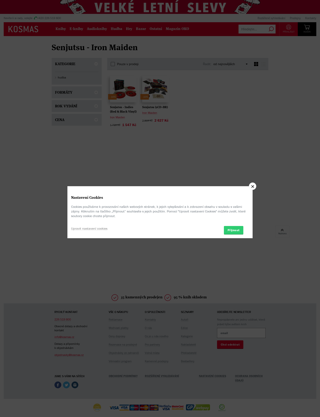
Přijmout (234, 230)
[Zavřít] (252, 186)
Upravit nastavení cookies (89, 228)
